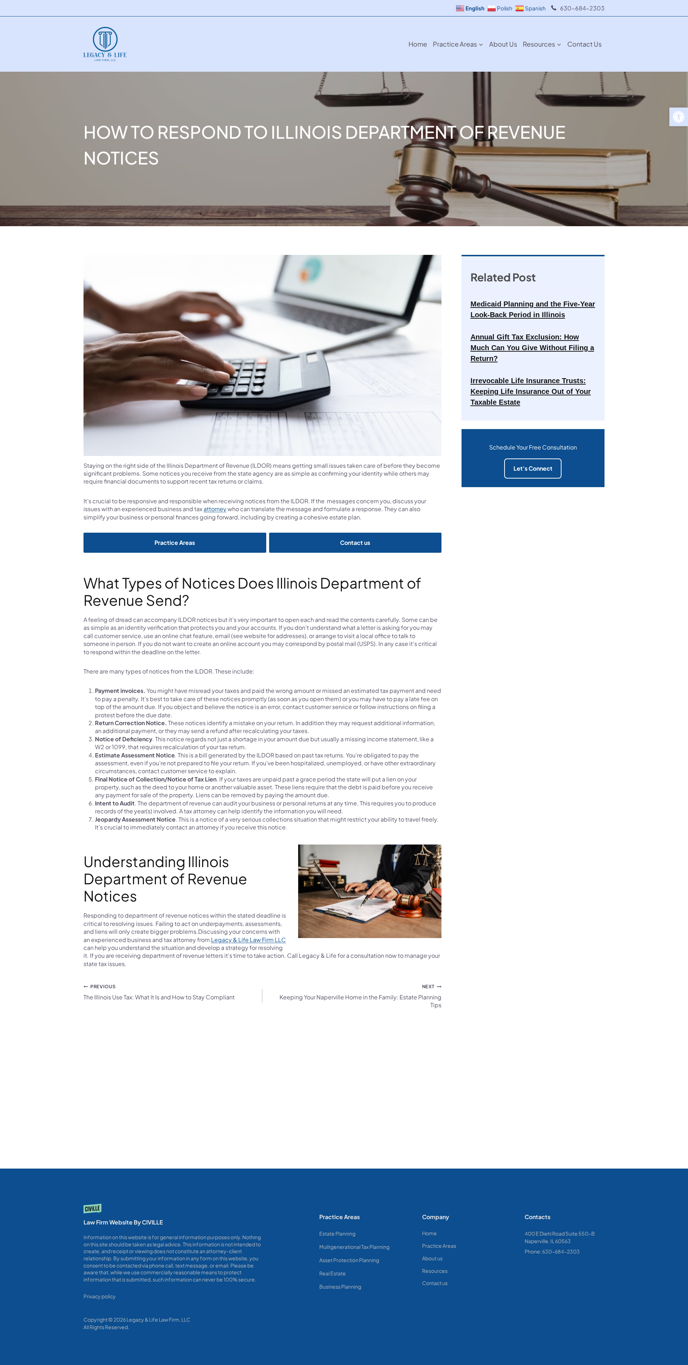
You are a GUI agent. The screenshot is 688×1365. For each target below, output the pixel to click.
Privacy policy (99, 1296)
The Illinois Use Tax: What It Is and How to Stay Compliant (159, 992)
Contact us (584, 44)
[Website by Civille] (174, 1217)
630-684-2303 (582, 8)
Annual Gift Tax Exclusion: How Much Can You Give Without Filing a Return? (532, 347)
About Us (503, 44)
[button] (678, 117)
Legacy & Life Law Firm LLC (248, 939)
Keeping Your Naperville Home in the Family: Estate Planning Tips (360, 996)
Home (417, 44)
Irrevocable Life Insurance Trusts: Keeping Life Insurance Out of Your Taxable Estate (530, 391)
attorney (215, 509)
